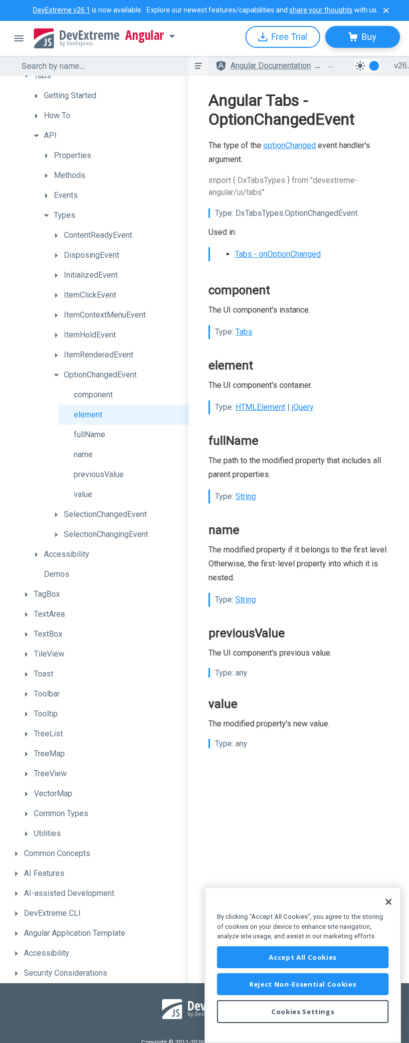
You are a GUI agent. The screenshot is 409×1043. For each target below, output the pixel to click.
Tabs (243, 332)
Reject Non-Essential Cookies (302, 984)
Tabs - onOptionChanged (278, 254)
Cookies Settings (303, 1011)
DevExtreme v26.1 (61, 10)
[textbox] (98, 66)
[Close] (389, 902)
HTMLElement (260, 407)
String (245, 496)
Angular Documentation (270, 65)
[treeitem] (104, 76)
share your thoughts (321, 10)
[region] (302, 965)
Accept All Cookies (303, 957)
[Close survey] (386, 10)
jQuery (303, 407)
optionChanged (289, 145)
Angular (144, 35)
